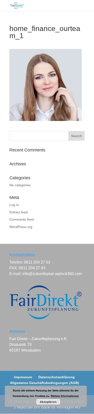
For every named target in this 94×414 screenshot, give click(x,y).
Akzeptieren (48, 402)
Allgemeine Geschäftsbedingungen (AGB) (44, 383)
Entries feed (18, 212)
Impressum (23, 377)
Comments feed (21, 219)
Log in (14, 205)
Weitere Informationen (65, 396)
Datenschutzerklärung (56, 377)
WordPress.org (20, 227)
